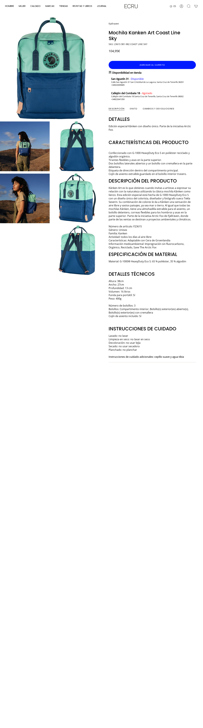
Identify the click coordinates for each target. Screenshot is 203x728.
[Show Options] (138, 699)
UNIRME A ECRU (117, 707)
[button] (9, 6)
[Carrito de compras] (196, 6)
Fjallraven (114, 23)
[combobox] (116, 699)
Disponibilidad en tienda (126, 72)
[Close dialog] (197, 659)
